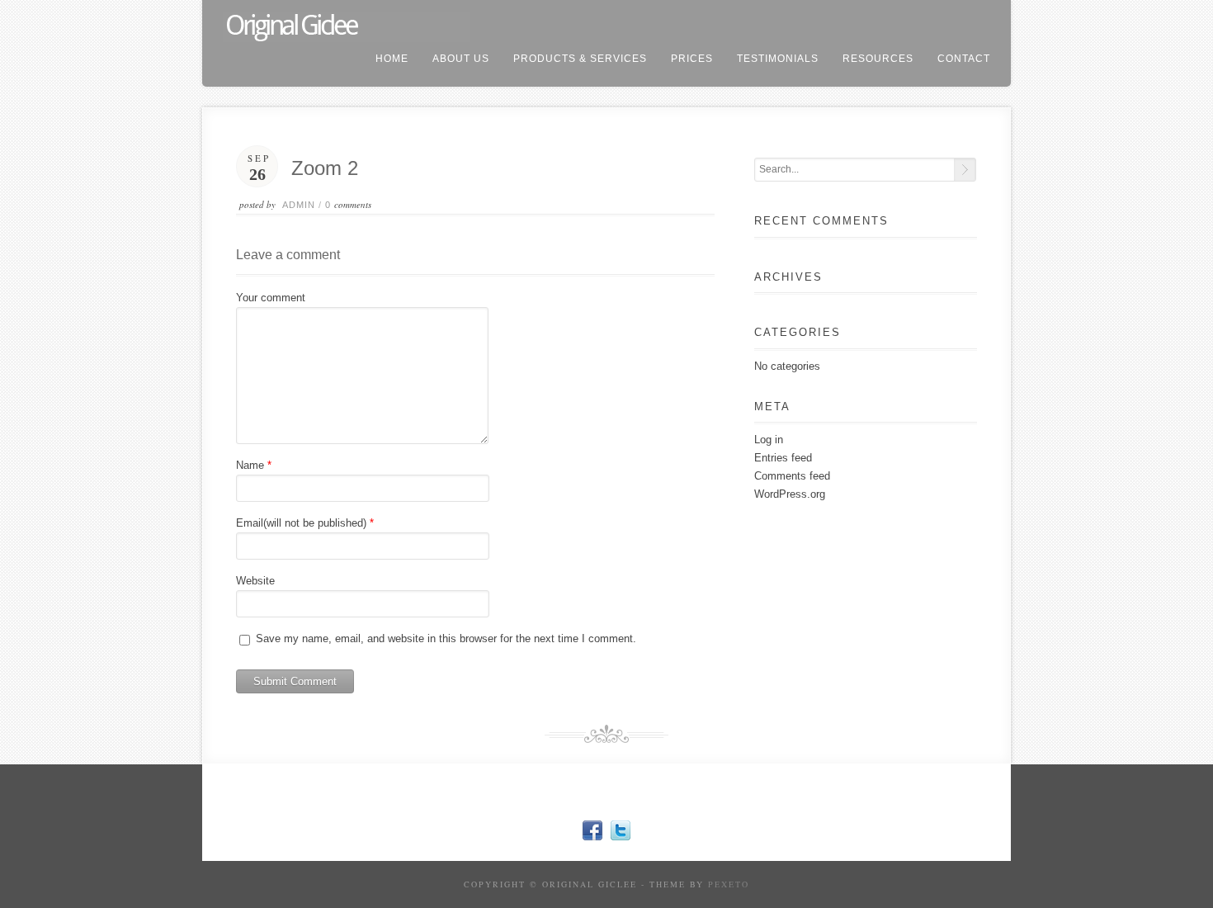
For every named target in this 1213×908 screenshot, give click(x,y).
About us (460, 58)
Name (250, 465)
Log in (768, 439)
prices (692, 58)
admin (298, 205)
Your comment (270, 297)
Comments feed (792, 476)
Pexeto (728, 884)
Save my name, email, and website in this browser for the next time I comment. (446, 638)
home (391, 58)
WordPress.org (789, 494)
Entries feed (783, 458)
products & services (580, 58)
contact (963, 58)
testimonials (778, 58)
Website (255, 581)
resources (877, 58)
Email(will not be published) (301, 523)
